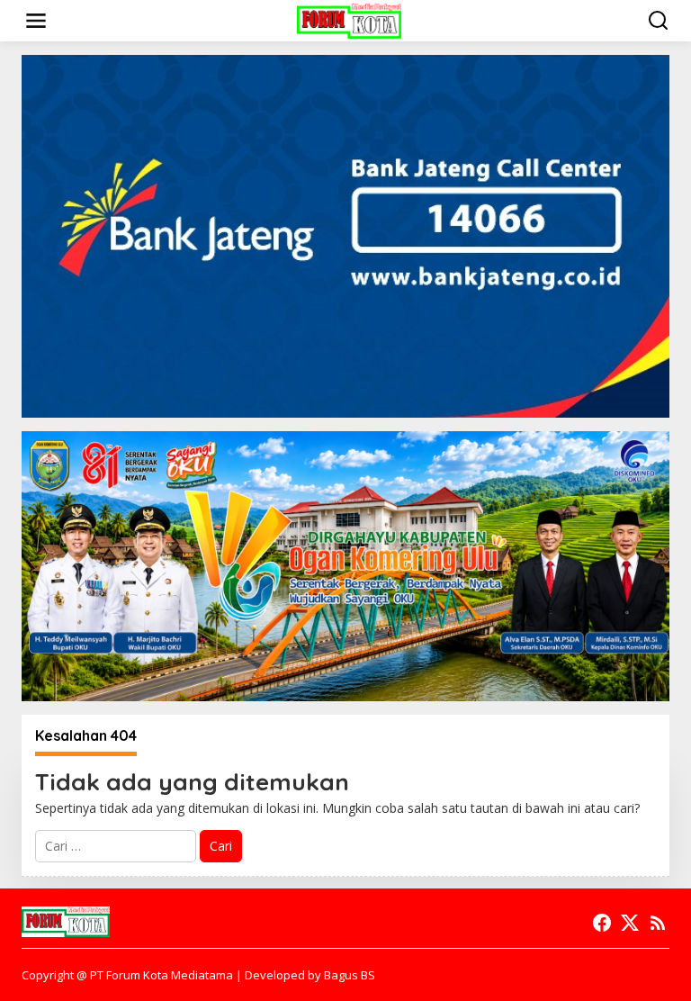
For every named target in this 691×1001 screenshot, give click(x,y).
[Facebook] (602, 922)
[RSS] (657, 922)
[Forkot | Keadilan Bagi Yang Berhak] (348, 19)
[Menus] (36, 20)
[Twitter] (630, 922)
